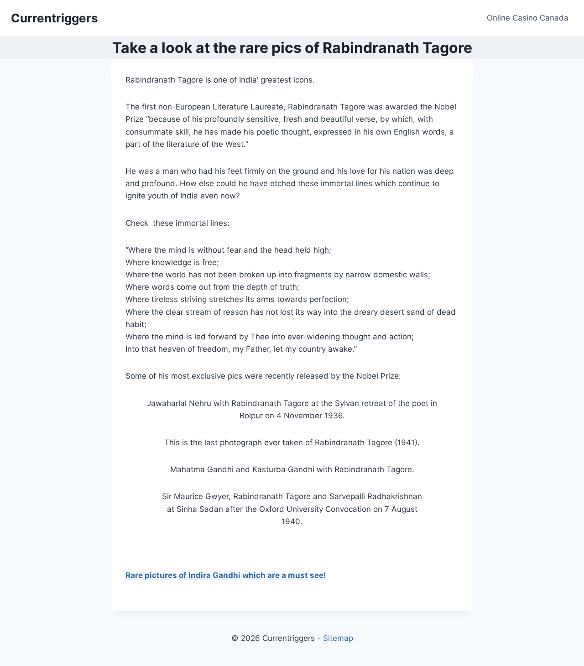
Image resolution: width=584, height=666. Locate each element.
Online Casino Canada (527, 17)
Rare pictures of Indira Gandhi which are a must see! (225, 575)
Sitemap (338, 638)
